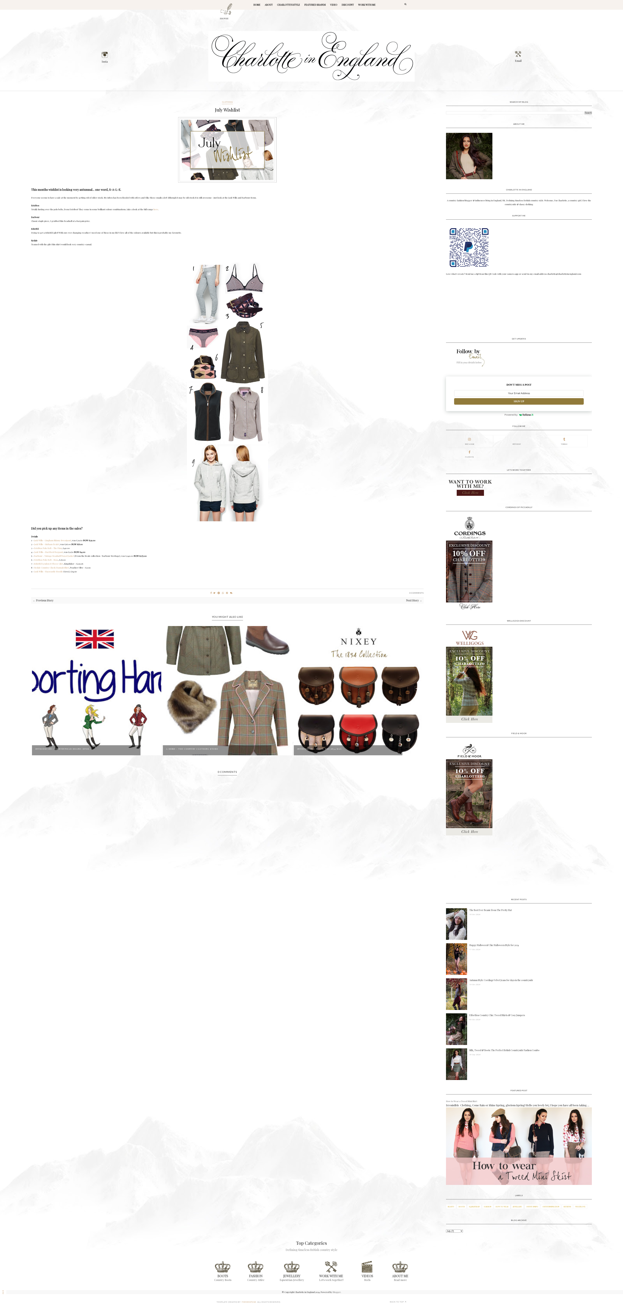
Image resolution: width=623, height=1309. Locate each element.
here (156, 209)
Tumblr (564, 444)
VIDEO (333, 4)
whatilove (580, 1206)
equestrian (474, 1206)
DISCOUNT (348, 4)
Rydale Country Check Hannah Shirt (51, 567)
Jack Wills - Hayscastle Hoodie (48, 571)
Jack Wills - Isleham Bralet (46, 544)
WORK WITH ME (367, 4)
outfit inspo (532, 1206)
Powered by (511, 414)
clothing (227, 102)
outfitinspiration (551, 1206)
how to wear (502, 1206)
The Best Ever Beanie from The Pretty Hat (490, 910)
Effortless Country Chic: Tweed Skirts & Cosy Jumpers (497, 1015)
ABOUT (269, 4)
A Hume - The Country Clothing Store (61, 749)
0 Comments (416, 593)
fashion (487, 1206)
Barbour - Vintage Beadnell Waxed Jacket (54, 556)
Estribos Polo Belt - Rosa (46, 559)
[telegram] (219, 593)
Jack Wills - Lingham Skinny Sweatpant (52, 540)
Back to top (397, 1302)
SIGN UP (519, 401)
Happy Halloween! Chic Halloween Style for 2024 (494, 945)
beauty (451, 1206)
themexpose (249, 1302)
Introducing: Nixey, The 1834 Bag (188, 749)
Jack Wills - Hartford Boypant (48, 552)
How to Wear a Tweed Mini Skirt (461, 1101)
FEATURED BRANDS (315, 4)
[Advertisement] (519, 306)
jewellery (517, 1206)
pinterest (517, 444)
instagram (469, 444)
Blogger (337, 1292)
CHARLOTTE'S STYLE (288, 4)
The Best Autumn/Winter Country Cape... (324, 749)
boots (462, 1206)
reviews (567, 1206)
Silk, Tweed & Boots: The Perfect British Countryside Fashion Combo (504, 1050)
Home (256, 4)
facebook (469, 457)
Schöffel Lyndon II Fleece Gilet (48, 563)
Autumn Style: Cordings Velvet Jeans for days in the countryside (501, 980)
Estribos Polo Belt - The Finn (48, 548)
